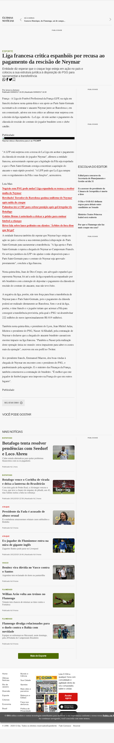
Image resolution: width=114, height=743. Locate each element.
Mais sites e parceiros (25, 690)
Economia (6, 704)
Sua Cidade (25, 680)
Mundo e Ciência (24, 675)
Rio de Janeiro (5, 685)
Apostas (24, 684)
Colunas (5, 700)
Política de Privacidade (25, 710)
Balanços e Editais (25, 696)
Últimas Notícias (5, 679)
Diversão (6, 691)
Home (5, 674)
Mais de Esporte (38, 656)
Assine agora (68, 696)
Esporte (7, 51)
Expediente (52, 726)
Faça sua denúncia (24, 703)
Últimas (8, 19)
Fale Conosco (65, 726)
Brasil (4, 708)
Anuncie (76, 726)
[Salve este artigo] (14, 80)
